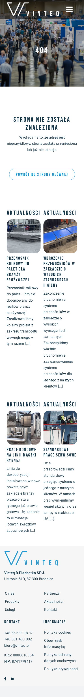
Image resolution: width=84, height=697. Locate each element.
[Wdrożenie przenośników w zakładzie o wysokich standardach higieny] (60, 222)
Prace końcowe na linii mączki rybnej (22, 455)
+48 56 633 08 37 (18, 633)
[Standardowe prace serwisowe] (60, 413)
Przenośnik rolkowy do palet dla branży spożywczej (18, 269)
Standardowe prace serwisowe (60, 452)
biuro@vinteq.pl (17, 645)
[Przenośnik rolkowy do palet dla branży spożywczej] (24, 222)
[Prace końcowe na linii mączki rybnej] (24, 413)
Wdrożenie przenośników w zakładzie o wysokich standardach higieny (59, 272)
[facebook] (5, 678)
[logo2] (31, 552)
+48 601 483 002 (18, 639)
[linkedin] (12, 678)
